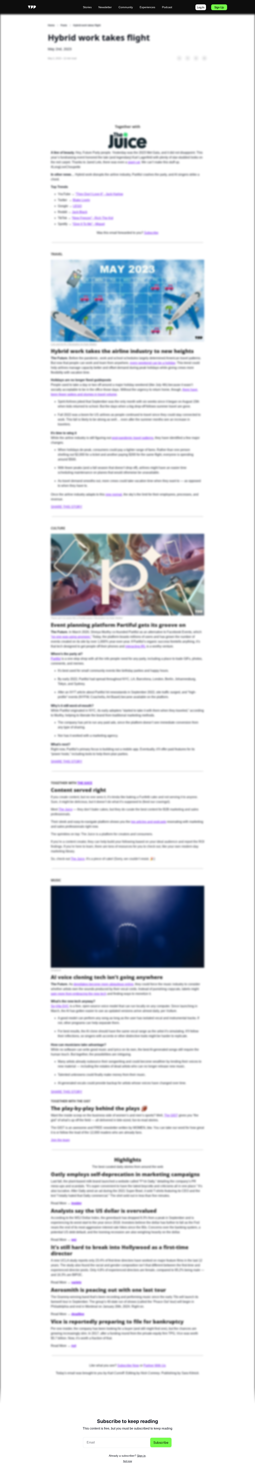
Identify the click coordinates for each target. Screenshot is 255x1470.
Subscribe (160, 1442)
